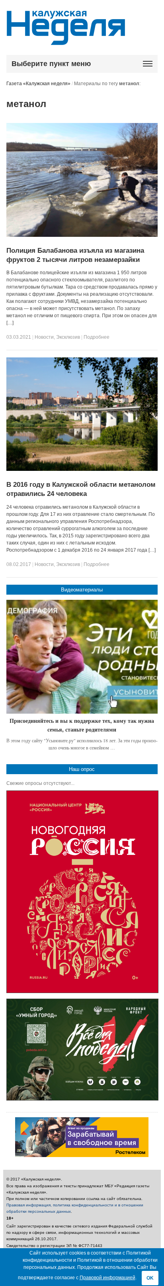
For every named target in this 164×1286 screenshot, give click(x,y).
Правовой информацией (107, 1277)
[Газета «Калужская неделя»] (65, 40)
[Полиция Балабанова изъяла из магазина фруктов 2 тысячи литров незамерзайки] (82, 235)
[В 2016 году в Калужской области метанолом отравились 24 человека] (82, 469)
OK (150, 1278)
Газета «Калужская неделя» (38, 83)
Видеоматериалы (82, 590)
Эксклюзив (68, 337)
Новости (44, 337)
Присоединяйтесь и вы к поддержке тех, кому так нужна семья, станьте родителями (82, 725)
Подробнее (96, 337)
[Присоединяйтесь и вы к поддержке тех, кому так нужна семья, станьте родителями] (82, 657)
